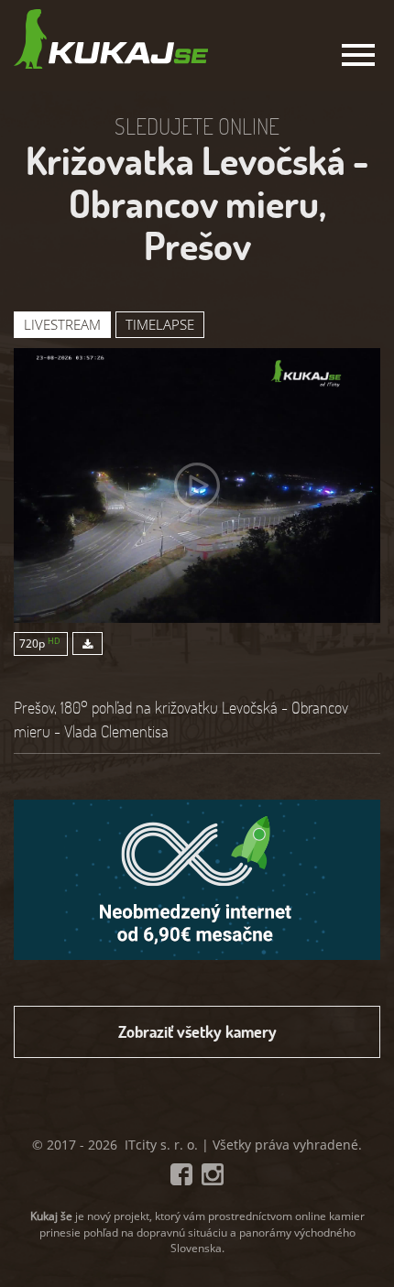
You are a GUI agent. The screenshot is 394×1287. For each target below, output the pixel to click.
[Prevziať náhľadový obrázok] (85, 643)
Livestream (62, 324)
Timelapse (160, 324)
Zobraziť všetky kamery (197, 1031)
